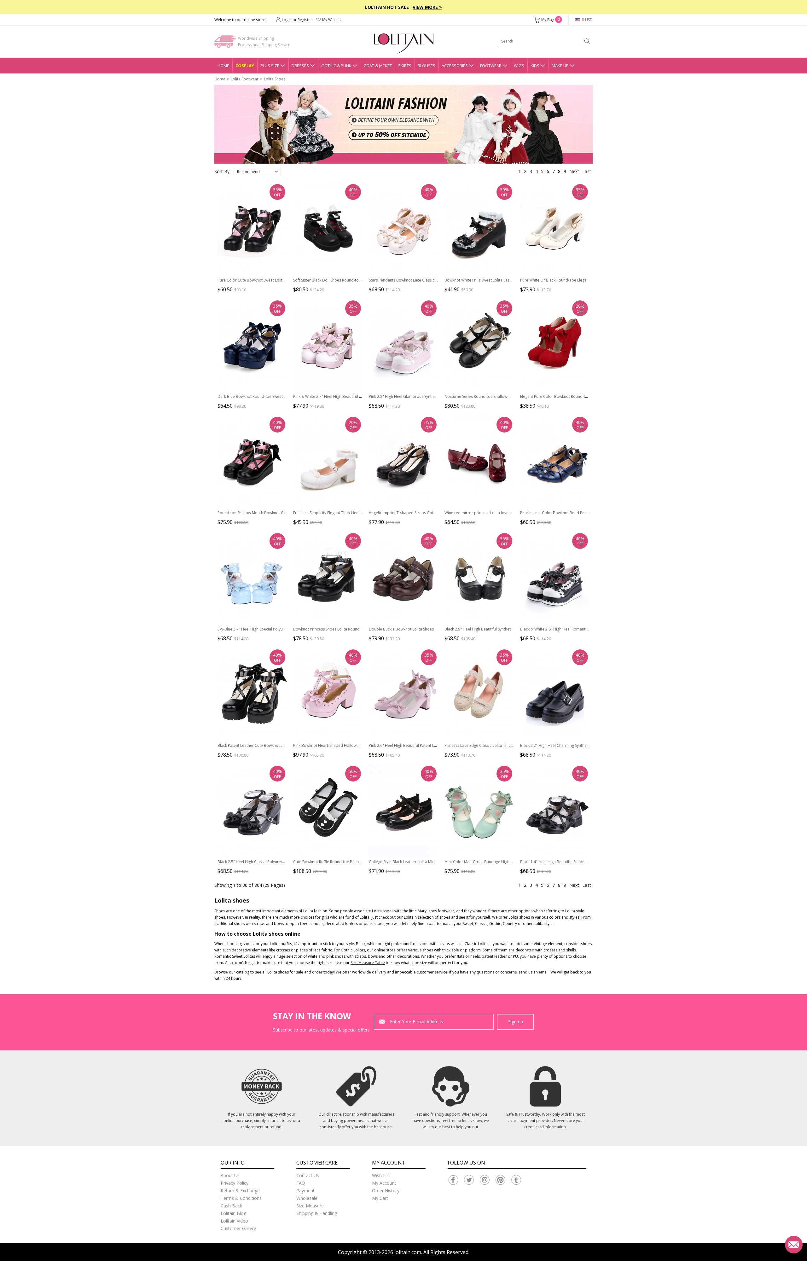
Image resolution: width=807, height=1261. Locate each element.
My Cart (380, 1198)
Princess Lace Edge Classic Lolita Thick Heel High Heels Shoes (498, 745)
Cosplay (244, 65)
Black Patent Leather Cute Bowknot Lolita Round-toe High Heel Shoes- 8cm (284, 745)
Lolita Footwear (244, 79)
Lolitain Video (234, 1221)
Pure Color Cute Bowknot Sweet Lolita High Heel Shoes (266, 280)
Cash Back (231, 1206)
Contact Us (307, 1175)
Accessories (455, 65)
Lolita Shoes (274, 79)
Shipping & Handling (316, 1213)
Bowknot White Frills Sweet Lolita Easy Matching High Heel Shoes (501, 280)
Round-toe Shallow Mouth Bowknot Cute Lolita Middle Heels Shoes (277, 512)
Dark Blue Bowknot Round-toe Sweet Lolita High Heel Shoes (270, 396)
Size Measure (310, 1206)
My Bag (550, 19)
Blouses (426, 65)
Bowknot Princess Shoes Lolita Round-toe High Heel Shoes (345, 629)
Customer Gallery (238, 1228)
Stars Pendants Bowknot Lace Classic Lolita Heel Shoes (417, 280)
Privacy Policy (234, 1183)
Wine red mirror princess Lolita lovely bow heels (487, 512)
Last (586, 171)
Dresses (300, 65)
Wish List (381, 1175)
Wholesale (306, 1198)
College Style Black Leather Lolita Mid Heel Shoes (412, 861)
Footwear (491, 65)
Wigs (519, 65)
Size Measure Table (368, 962)
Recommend (248, 171)
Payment (305, 1191)
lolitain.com (407, 1252)
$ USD (587, 19)
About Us (230, 1175)
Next (574, 171)
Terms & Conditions (241, 1198)
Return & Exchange (240, 1191)
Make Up (560, 65)
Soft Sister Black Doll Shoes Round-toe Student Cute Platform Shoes (353, 280)
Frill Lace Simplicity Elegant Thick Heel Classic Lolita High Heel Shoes (353, 512)
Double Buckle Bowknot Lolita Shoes (401, 629)
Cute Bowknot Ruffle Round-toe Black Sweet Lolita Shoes (343, 861)
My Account (384, 1183)
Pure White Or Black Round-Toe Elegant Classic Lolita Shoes (573, 280)
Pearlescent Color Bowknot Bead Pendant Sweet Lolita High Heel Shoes (583, 512)
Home (223, 65)
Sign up (515, 1022)
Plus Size (269, 65)
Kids (535, 65)
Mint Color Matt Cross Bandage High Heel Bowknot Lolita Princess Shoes (508, 861)
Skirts (404, 65)
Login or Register (297, 19)
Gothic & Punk (336, 65)
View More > (427, 7)
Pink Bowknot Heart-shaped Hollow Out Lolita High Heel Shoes (349, 745)
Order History (385, 1191)
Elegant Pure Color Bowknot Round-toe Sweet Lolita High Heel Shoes (581, 396)
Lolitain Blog (233, 1213)
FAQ (300, 1183)
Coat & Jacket (378, 65)
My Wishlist (332, 19)
